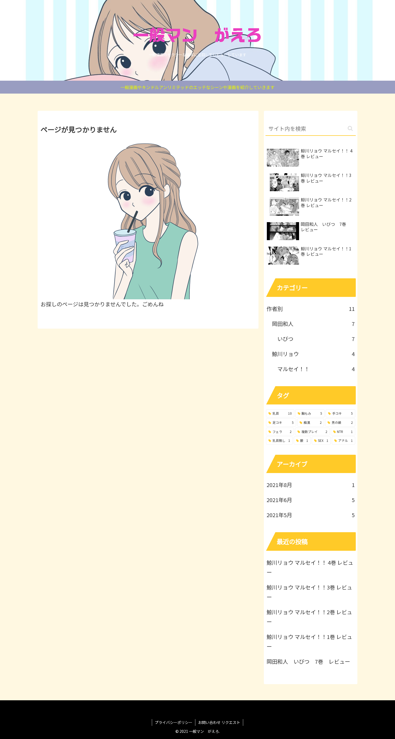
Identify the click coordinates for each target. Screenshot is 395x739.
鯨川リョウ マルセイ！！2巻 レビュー (309, 617)
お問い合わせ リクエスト (219, 722)
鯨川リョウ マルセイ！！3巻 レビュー (309, 592)
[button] (350, 128)
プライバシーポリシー (173, 722)
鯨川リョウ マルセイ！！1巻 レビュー (309, 641)
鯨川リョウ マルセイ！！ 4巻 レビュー (310, 567)
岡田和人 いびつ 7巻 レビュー (308, 661)
